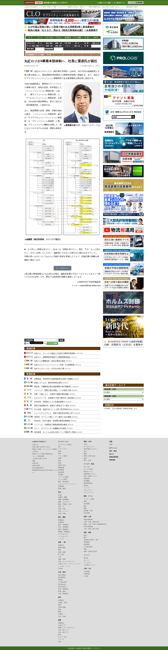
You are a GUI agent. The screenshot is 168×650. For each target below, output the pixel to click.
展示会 (86, 558)
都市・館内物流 (63, 481)
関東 (59, 605)
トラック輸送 (77, 37)
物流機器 (87, 481)
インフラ (61, 538)
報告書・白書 (88, 510)
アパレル (58, 37)
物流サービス (88, 471)
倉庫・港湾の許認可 (90, 551)
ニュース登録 (52, 343)
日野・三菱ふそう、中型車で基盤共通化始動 (51, 394)
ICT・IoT (87, 467)
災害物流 (61, 470)
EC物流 (60, 474)
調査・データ (40, 46)
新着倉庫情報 (49, 49)
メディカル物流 (63, 477)
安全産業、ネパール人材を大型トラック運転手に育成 (55, 432)
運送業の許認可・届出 (91, 540)
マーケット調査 (89, 499)
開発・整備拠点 (63, 529)
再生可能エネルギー (90, 449)
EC (30, 37)
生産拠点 (61, 522)
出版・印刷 (62, 513)
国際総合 (61, 623)
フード (40, 37)
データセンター (63, 534)
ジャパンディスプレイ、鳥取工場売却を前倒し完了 (54, 413)
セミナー (87, 560)
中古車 (60, 568)
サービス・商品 (30, 46)
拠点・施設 (49, 43)
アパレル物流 (62, 479)
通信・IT (61, 506)
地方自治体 (62, 584)
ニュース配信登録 (38, 456)
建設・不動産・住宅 (64, 504)
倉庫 (59, 451)
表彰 (85, 549)
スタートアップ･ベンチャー (67, 484)
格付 (85, 537)
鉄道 (59, 463)
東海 (59, 609)
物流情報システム (90, 474)
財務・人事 (49, 46)
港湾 (59, 453)
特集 (49, 54)
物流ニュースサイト (94, 648)
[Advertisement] (62, 316)
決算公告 (35, 463)
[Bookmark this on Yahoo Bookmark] (45, 343)
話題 (86, 46)
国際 (86, 43)
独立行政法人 (62, 586)
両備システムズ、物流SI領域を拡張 (48, 382)
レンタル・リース (64, 566)
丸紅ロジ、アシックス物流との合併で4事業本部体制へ (55, 353)
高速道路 (58, 49)
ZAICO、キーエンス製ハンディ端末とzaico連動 (52, 416)
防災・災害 (87, 460)
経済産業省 (62, 577)
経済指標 (87, 503)
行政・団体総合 (63, 593)
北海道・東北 (62, 602)
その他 (86, 576)
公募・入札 (77, 46)
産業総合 (61, 545)
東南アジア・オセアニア (66, 627)
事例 (85, 501)
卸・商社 (61, 554)
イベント (68, 46)
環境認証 (87, 542)
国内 (77, 43)
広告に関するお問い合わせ (111, 7)
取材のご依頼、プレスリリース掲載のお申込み (62, 7)
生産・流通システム (90, 476)
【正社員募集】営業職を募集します (124, 408)
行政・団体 (68, 43)
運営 (33, 461)
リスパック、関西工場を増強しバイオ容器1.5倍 (52, 390)
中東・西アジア (63, 632)
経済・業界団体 (63, 589)
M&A (96, 37)
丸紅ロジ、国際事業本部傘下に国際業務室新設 (52, 357)
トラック (87, 488)
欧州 (59, 634)
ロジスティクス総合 (64, 444)
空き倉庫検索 (30, 54)
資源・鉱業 (62, 552)
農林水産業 (62, 547)
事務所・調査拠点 (64, 531)
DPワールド (96, 46)
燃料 (85, 453)
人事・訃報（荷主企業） (92, 529)
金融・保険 (62, 559)
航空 (59, 460)
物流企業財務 (88, 519)
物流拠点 (68, 37)
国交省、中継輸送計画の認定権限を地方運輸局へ (53, 386)
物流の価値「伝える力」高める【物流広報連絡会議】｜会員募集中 (63, 30)
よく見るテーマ (118, 2)
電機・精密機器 (63, 499)
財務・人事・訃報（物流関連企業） (95, 524)
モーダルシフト (89, 446)
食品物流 (61, 472)
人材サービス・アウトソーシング (69, 564)
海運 (59, 458)
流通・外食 (62, 509)
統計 (85, 506)
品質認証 (87, 544)
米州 (59, 641)
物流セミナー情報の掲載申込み (90, 7)
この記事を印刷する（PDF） (90, 66)
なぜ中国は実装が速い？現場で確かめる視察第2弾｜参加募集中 (61, 26)
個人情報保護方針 (38, 468)
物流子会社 (62, 465)
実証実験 (87, 513)
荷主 (40, 43)
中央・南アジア (63, 630)
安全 (85, 451)
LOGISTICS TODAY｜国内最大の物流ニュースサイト (33, 2)
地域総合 (61, 600)
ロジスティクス (30, 43)
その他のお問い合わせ (39, 458)
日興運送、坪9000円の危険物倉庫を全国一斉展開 (53, 378)
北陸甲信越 (62, 607)
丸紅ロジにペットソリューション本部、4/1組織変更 (54, 364)
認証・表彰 (58, 46)
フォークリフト (89, 492)
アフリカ (61, 639)
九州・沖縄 (62, 616)
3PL (59, 447)
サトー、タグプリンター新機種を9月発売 (50, 428)
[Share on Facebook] (25, 343)
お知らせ (35, 444)
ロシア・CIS (62, 637)
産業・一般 (58, 43)
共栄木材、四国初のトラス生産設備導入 (49, 401)
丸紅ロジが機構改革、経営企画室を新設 (49, 360)
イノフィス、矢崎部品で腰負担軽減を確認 (50, 424)
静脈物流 (61, 467)
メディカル (49, 37)
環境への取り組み (90, 456)
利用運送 (61, 486)
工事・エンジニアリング (66, 561)
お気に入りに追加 (104, 2)
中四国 (60, 614)
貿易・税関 (62, 488)
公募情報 (87, 574)
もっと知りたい (62, 268)
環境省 (60, 579)
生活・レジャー (63, 511)
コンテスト (87, 562)
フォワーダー (62, 449)
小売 (59, 557)
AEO (85, 535)
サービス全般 (88, 469)
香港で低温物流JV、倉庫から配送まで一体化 (51, 405)
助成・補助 (62, 591)
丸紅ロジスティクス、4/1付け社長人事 (49, 368)
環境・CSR (96, 43)
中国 (86, 37)
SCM (59, 495)
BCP (85, 458)
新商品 (86, 485)
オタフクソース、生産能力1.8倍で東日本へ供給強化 (54, 397)
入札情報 (87, 571)
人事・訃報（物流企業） (92, 522)
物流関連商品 (88, 483)
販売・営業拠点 (63, 524)
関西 (59, 612)
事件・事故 (30, 49)
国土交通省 (62, 575)
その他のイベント (90, 565)
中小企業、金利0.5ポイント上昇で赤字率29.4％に (53, 409)
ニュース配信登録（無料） (130, 7)
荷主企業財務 (88, 526)
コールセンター (63, 536)
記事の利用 (36, 465)
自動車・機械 (62, 497)
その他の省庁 (62, 582)
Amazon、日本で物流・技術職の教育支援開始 (52, 420)
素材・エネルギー (64, 502)
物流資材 (87, 478)
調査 (85, 508)
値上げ (40, 49)
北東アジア (62, 625)
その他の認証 (88, 547)
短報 (110, 444)
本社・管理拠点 (63, 527)
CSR (85, 444)
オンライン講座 (40, 54)
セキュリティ (88, 490)
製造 (59, 550)
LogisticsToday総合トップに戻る (35, 7)
